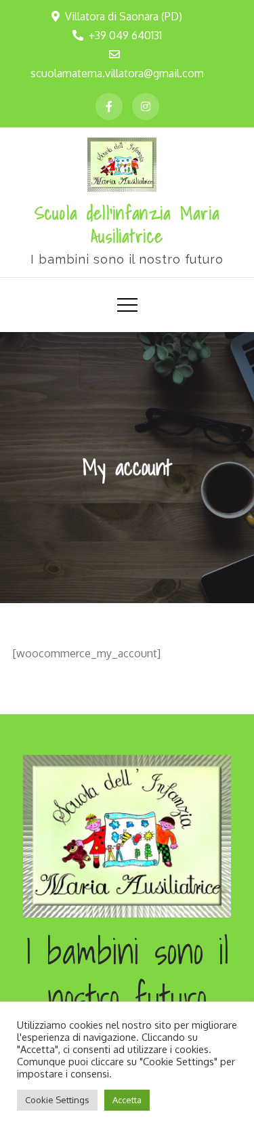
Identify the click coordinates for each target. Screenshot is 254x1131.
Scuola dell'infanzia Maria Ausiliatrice (127, 224)
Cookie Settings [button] (57, 1099)
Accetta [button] (127, 1099)
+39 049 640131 (125, 35)
